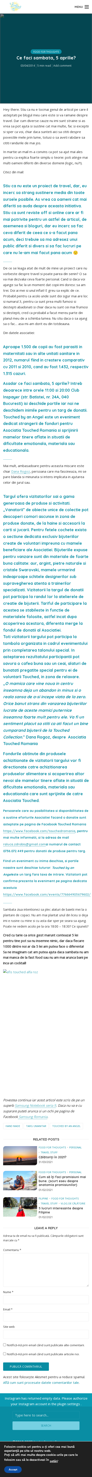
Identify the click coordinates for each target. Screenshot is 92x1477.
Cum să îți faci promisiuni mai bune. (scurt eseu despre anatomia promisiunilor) (62, 1181)
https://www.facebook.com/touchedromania (39, 831)
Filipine (43, 1198)
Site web (9, 1327)
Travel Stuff (49, 1152)
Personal (75, 1147)
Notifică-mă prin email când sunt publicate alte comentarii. (46, 1345)
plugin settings (69, 1404)
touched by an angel (66, 1126)
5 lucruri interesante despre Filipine (61, 1210)
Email (8, 1309)
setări (54, 1461)
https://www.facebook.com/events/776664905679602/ (47, 894)
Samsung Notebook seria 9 (35, 1105)
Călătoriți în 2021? (52, 1157)
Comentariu (12, 1250)
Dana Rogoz (20, 471)
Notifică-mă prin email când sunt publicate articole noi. (43, 1354)
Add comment (62, 66)
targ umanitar (36, 1126)
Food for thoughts (46, 51)
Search (46, 1425)
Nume (8, 1292)
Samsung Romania (32, 1116)
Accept (13, 1469)
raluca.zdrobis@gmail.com (24, 844)
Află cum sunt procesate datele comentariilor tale (41, 1382)
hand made (13, 1126)
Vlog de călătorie (73, 1203)
